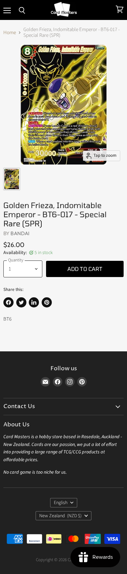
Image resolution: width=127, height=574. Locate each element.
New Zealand (60, 516)
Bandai (19, 233)
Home (9, 32)
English (60, 502)
